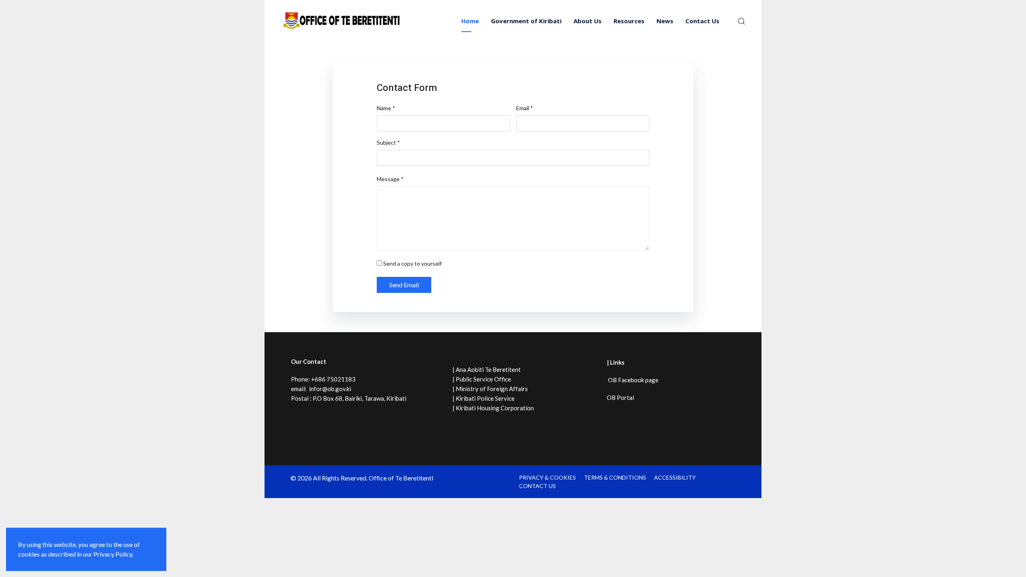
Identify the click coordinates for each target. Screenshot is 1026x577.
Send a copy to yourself (412, 263)
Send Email (404, 284)
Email (524, 108)
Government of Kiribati (526, 21)
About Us (588, 21)
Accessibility (675, 477)
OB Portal (620, 397)
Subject (388, 142)
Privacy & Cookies (547, 477)
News (664, 21)
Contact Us (702, 21)
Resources (629, 21)
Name (386, 108)
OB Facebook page (632, 379)
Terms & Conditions (615, 477)
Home (470, 21)
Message (390, 179)
